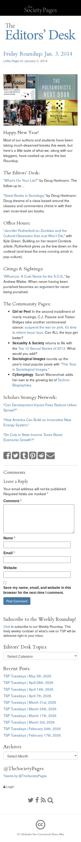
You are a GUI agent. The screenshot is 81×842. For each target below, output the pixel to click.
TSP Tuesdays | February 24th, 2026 (32, 728)
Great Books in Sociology (24, 195)
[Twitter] (31, 799)
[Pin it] (33, 455)
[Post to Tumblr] (24, 455)
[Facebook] (37, 799)
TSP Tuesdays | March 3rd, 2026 (29, 721)
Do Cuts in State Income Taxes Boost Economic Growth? (32, 437)
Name (9, 538)
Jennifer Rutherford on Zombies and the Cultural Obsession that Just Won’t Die (35, 233)
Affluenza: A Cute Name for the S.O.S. (33, 276)
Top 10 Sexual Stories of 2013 (41, 348)
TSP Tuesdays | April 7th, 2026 (27, 695)
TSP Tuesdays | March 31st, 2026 (29, 702)
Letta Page (11, 61)
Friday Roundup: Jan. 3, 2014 (37, 54)
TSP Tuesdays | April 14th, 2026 (28, 689)
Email (9, 552)
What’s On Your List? (20, 180)
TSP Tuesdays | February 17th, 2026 (32, 735)
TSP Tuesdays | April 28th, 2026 (28, 682)
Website (10, 567)
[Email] (50, 455)
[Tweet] (16, 455)
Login (9, 786)
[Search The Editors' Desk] (50, 799)
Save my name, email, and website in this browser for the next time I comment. (37, 590)
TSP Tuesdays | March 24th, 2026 (29, 708)
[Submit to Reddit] (41, 455)
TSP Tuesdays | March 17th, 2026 (29, 715)
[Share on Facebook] (7, 455)
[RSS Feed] (43, 799)
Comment (12, 500)
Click (6, 626)
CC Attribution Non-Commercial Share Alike (40, 834)
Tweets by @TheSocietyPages (25, 776)
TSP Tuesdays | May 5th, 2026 (27, 675)
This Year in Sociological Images (44, 366)
